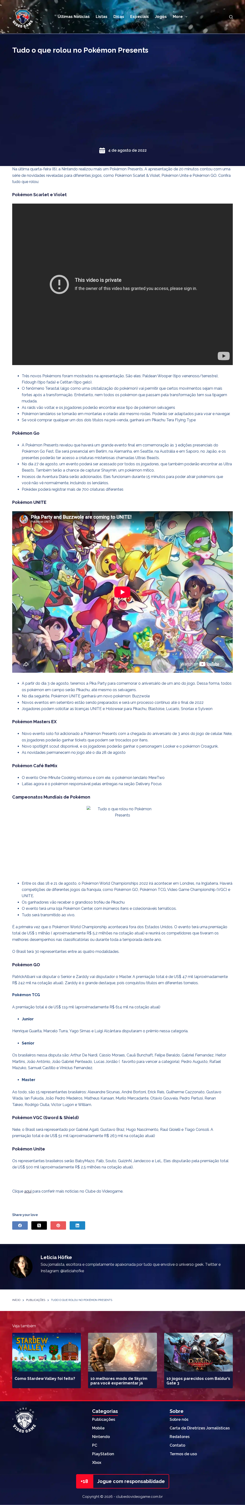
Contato (177, 1445)
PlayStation (103, 1454)
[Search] (231, 17)
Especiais (139, 16)
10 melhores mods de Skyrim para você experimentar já (118, 1380)
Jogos (161, 16)
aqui (28, 1191)
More (178, 16)
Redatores (179, 1436)
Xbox (96, 1462)
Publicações (103, 1419)
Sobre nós (179, 1419)
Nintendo (101, 1436)
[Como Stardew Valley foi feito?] (46, 1352)
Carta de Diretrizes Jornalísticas (200, 1428)
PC (94, 1445)
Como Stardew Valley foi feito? (45, 1378)
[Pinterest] (58, 1225)
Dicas (118, 16)
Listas (101, 16)
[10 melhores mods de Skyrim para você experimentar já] (122, 1352)
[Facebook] (20, 1225)
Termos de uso (183, 1454)
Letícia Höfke (56, 1257)
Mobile (98, 1428)
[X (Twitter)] (39, 1225)
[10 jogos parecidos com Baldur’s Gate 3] (198, 1352)
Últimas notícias (74, 16)
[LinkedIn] (77, 1225)
